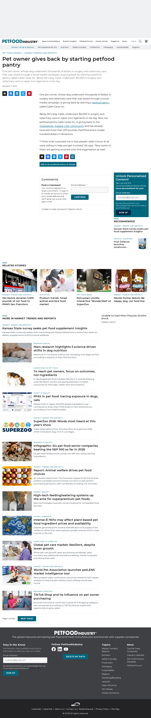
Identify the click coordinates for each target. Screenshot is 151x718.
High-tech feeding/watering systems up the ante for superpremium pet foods (63, 497)
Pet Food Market (12, 53)
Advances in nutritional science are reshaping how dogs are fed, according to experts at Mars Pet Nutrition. (66, 356)
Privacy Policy (102, 709)
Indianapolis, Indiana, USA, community (62, 126)
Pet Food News (84, 295)
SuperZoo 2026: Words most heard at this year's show (65, 423)
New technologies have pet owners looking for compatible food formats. (66, 504)
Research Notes (42, 343)
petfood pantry (100, 102)
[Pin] (29, 93)
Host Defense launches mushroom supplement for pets (122, 244)
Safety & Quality (42, 393)
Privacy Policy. (136, 208)
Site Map (115, 709)
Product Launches (123, 239)
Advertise (48, 709)
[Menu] (146, 41)
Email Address (79, 185)
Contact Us (71, 709)
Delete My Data (75, 656)
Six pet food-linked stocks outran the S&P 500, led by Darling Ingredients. (64, 455)
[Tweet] (23, 93)
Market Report (41, 492)
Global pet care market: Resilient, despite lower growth (64, 546)
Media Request (86, 709)
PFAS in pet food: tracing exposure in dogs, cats (66, 398)
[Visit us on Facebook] (54, 649)
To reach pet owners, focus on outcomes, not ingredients (64, 373)
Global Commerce (42, 516)
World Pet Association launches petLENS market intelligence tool (64, 571)
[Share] (10, 93)
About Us (59, 709)
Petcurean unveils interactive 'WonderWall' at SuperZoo (94, 301)
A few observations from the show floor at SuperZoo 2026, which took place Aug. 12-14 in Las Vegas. (63, 430)
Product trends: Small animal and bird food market (53, 301)
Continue (79, 197)
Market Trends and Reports (40, 53)
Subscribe (36, 709)
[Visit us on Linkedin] (60, 649)
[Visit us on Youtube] (66, 649)
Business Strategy (43, 442)
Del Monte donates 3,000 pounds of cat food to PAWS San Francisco (18, 301)
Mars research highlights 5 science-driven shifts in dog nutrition (65, 348)
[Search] (140, 41)
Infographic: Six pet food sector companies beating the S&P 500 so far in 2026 (66, 447)
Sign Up (123, 212)
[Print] (4, 93)
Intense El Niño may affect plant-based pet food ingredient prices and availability (66, 521)
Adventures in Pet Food (46, 368)
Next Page (27, 619)
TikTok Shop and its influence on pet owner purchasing (66, 596)
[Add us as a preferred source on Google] (72, 156)
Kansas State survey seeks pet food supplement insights (131, 230)
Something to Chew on (45, 541)
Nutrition (45, 295)
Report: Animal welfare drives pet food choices (62, 472)
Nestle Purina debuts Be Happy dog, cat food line (129, 300)
